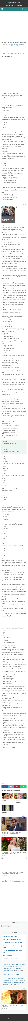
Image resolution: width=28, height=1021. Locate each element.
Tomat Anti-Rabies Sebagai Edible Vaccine (13, 982)
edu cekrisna (16, 1018)
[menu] (2, 9)
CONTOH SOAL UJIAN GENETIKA (12, 451)
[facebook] (4, 786)
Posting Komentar (12, 59)
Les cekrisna (5, 1018)
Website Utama (14, 1016)
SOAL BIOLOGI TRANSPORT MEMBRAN (12, 939)
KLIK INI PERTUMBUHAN (8, 747)
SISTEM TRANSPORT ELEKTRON (11, 959)
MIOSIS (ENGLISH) (7, 955)
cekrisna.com (23, 1018)
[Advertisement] (14, 27)
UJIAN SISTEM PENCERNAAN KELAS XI (12, 942)
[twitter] (11, 786)
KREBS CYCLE (7, 445)
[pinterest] (17, 786)
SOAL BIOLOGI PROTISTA (10, 443)
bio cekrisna (11, 1018)
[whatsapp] (23, 786)
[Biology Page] (14, 2)
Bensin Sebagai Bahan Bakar (10, 936)
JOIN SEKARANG (18, 44)
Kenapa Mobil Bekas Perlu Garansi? (11, 974)
